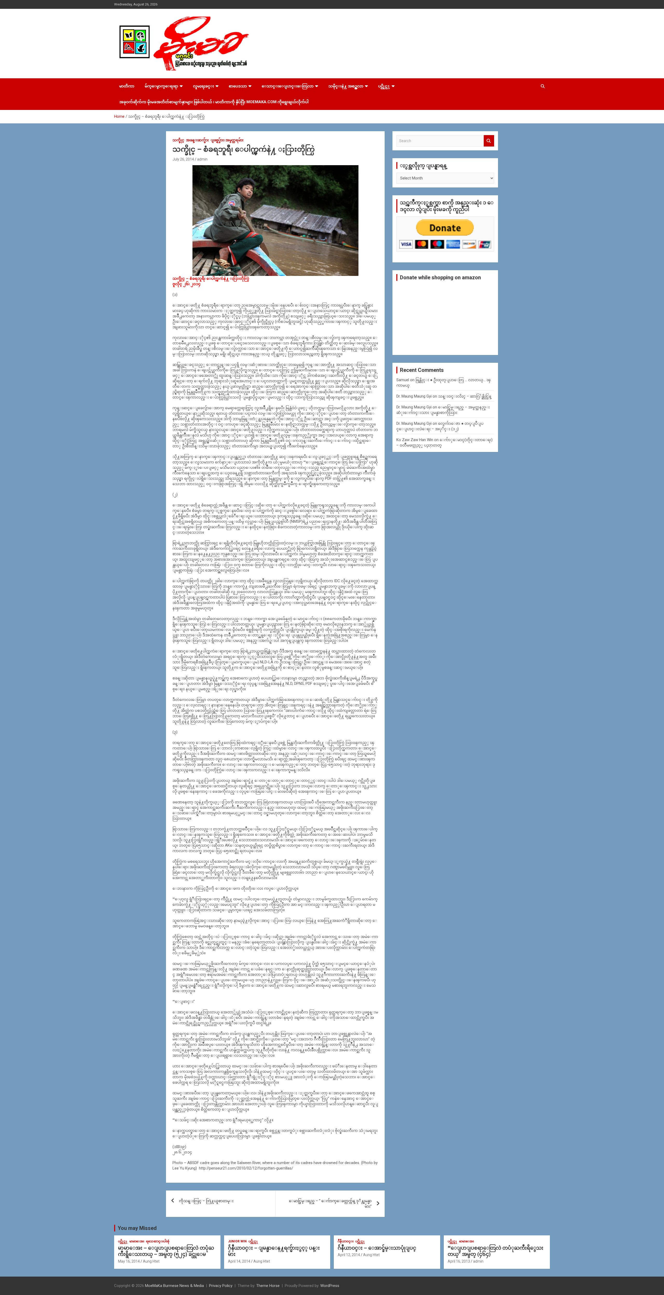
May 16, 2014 (129, 1261)
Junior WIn (237, 1241)
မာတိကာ (126, 86)
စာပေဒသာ (238, 86)
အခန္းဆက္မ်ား (197, 140)
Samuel (402, 380)
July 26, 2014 (183, 159)
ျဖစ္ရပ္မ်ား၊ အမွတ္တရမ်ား (227, 140)
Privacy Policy (220, 1285)
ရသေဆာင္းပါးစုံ (157, 1241)
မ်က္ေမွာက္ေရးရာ (161, 86)
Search (489, 141)
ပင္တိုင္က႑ (384, 86)
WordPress (329, 1285)
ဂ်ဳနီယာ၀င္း (346, 1241)
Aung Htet (151, 1261)
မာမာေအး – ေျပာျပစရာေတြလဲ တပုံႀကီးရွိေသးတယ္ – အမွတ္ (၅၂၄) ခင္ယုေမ (166, 1251)
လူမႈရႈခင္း (203, 86)
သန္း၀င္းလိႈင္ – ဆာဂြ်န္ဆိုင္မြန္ (464, 396)
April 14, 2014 (239, 1261)
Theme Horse (268, 1285)
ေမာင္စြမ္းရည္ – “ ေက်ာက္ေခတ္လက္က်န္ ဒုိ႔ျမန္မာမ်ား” (330, 1204)
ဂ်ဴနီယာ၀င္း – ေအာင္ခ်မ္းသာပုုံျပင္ (377, 1248)
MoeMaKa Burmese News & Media (174, 1285)
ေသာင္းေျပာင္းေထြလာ (288, 86)
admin (202, 159)
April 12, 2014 (349, 1255)
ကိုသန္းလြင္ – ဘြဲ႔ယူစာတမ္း (206, 1201)
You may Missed (137, 1228)
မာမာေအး (136, 1241)
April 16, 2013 (459, 1261)
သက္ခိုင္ (178, 140)
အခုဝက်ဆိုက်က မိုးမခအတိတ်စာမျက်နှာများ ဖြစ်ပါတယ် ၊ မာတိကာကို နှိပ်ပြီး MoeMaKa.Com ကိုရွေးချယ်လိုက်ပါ (214, 102)
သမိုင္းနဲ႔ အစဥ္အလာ (345, 86)
